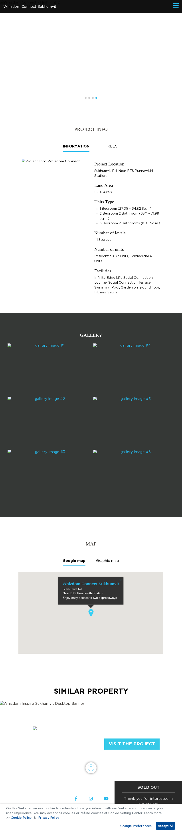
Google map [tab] (74, 561)
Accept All (165, 826)
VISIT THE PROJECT (132, 744)
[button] (86, 98)
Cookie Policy (21, 817)
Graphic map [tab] (107, 561)
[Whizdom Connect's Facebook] (75, 799)
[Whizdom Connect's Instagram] (91, 799)
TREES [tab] (111, 146)
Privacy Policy (48, 817)
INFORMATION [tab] (76, 146)
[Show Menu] (176, 6)
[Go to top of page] (91, 767)
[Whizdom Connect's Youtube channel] (106, 799)
